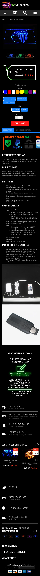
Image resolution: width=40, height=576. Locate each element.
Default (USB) (16, 109)
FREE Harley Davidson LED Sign (30, 464)
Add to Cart (20, 123)
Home (3, 19)
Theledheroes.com (16, 565)
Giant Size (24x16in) (9, 102)
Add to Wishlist (21, 85)
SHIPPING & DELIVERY (23, 130)
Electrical (24, 109)
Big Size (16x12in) (22, 98)
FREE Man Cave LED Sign (10, 461)
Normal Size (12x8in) (10, 99)
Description (7, 130)
